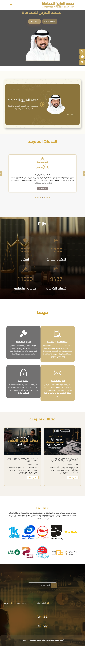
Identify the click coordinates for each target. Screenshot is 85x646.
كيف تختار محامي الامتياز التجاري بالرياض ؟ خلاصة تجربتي (23, 459)
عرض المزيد (42, 188)
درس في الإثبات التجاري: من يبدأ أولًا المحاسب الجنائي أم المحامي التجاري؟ (64, 459)
